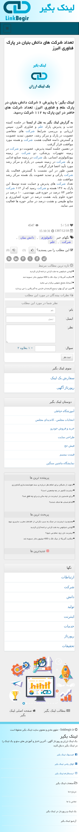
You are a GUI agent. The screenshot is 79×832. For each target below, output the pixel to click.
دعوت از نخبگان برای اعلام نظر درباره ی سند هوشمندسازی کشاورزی (42, 485)
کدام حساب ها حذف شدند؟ (61, 502)
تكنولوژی (46, 237)
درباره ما (72, 791)
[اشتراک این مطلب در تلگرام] (44, 258)
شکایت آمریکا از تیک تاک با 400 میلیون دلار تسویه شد (47, 277)
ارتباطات (67, 577)
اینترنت (69, 616)
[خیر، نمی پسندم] (13, 250)
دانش (70, 597)
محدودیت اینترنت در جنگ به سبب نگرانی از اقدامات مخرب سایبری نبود (40, 521)
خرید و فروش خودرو (62, 428)
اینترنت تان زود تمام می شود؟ (59, 533)
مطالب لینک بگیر (55, 710)
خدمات (69, 626)
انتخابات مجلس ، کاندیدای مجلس (54, 419)
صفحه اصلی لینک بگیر (21, 713)
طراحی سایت (66, 437)
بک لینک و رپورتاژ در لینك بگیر (61, 811)
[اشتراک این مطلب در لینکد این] (16, 258)
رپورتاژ (69, 636)
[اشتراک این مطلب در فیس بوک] (37, 258)
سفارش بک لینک (62, 378)
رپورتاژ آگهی (65, 387)
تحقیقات (68, 646)
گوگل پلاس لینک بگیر (64, 764)
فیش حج (69, 445)
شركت (30, 131)
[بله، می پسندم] (32, 250)
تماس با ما (71, 801)
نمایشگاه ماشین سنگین (60, 463)
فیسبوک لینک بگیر (65, 754)
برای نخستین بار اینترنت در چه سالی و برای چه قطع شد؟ (47, 496)
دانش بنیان (27, 237)
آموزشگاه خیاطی (64, 411)
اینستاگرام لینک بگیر (64, 773)
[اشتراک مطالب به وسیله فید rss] (9, 258)
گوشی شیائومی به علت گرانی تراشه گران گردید (51, 271)
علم (40, 126)
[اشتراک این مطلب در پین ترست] (23, 258)
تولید (71, 607)
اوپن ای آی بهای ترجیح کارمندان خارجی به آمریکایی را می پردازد (43, 288)
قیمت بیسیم (67, 454)
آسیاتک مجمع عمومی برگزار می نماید (56, 283)
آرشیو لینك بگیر (68, 821)
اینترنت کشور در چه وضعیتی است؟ (57, 490)
